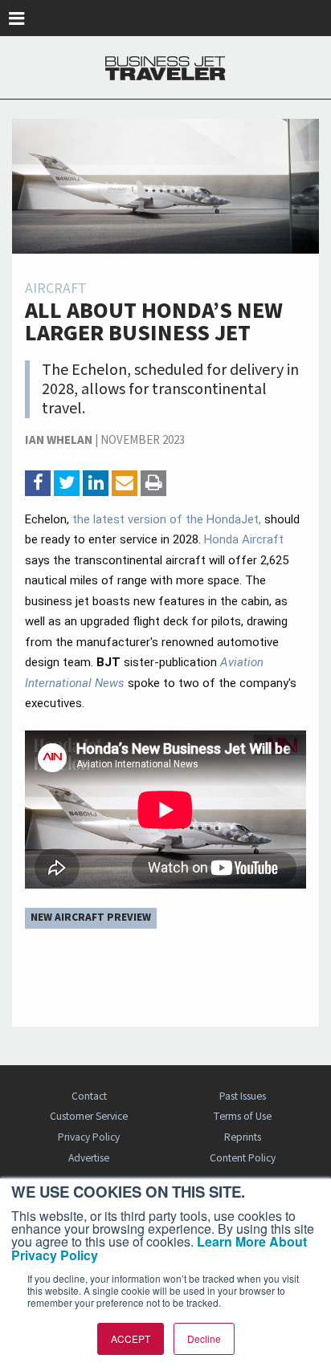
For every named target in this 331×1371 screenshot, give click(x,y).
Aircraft (56, 289)
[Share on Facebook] (38, 483)
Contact (89, 1096)
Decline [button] (204, 1338)
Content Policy (243, 1158)
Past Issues (242, 1096)
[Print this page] (153, 483)
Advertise (88, 1158)
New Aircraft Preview (91, 917)
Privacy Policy (89, 1137)
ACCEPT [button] (130, 1338)
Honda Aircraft (244, 539)
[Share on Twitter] (67, 483)
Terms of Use (242, 1116)
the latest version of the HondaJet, (166, 519)
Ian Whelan (58, 440)
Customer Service (89, 1116)
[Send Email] (124, 483)
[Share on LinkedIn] (95, 483)
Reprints (242, 1137)
